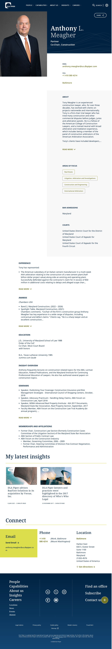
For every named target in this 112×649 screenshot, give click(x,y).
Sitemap (53, 628)
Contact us (93, 600)
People (29, 5)
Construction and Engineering (75, 185)
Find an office (96, 586)
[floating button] (104, 600)
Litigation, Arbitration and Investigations (79, 178)
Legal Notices (59, 636)
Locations (13, 605)
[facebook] (48, 600)
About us (54, 5)
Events (12, 611)
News (11, 608)
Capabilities (41, 5)
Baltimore (67, 82)
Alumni (12, 615)
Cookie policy (54, 625)
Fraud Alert (89, 625)
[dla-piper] (10, 5)
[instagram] (64, 592)
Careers (76, 5)
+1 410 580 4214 (69, 75)
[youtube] (56, 600)
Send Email (11, 542)
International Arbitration (73, 191)
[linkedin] (48, 592)
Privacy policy (37, 625)
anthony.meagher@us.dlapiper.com (79, 66)
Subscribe (93, 593)
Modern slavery (72, 625)
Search (99, 5)
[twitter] (56, 592)
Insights (65, 5)
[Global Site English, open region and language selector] (106, 5)
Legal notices (19, 625)
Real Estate (68, 172)
